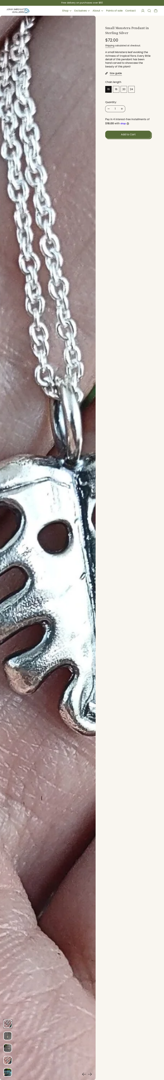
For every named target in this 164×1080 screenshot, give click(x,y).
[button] (149, 11)
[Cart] (156, 11)
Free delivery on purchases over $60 (82, 2)
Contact (130, 10)
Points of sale (114, 10)
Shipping (109, 45)
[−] (108, 108)
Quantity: (111, 102)
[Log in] (143, 11)
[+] (122, 108)
